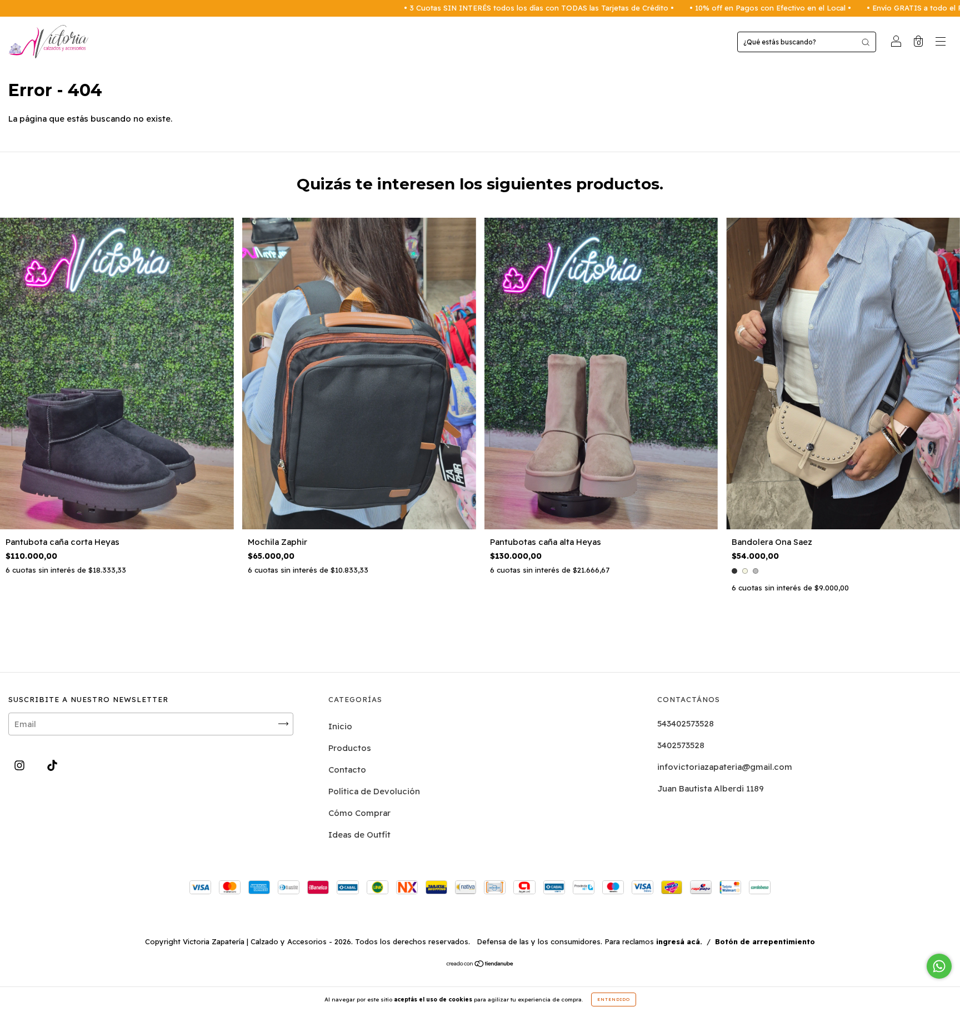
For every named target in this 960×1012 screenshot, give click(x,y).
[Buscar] (865, 42)
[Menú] (940, 42)
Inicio (340, 726)
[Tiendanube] (480, 964)
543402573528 (685, 723)
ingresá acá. (679, 941)
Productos (349, 748)
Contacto (347, 769)
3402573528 (680, 745)
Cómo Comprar (359, 813)
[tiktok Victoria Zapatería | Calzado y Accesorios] (52, 765)
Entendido (613, 999)
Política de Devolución (374, 791)
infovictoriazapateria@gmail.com (724, 766)
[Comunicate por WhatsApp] (939, 966)
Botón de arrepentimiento (765, 941)
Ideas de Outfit (359, 834)
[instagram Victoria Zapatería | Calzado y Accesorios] (20, 765)
